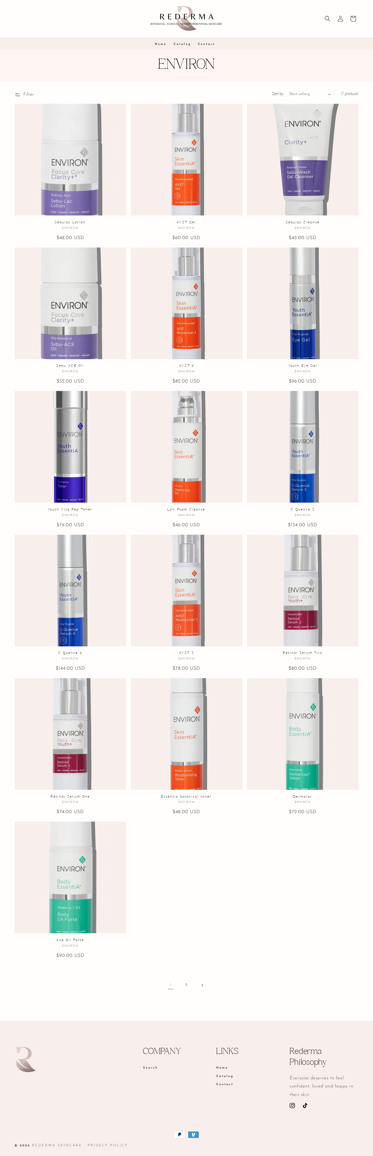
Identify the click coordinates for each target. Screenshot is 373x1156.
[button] (327, 18)
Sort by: (278, 94)
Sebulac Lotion (70, 222)
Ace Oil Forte (70, 940)
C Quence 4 (70, 653)
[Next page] (202, 985)
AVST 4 (186, 366)
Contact (224, 1084)
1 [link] (171, 985)
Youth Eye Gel (302, 366)
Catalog (224, 1076)
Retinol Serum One (70, 797)
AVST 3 (186, 653)
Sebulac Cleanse (303, 222)
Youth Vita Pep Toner (70, 509)
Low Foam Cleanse (186, 509)
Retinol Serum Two (303, 653)
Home (222, 1068)
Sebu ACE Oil (70, 366)
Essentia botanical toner (186, 797)
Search (150, 1068)
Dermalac (302, 797)
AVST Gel (186, 222)
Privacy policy (108, 1145)
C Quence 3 (303, 509)
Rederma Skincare (57, 1145)
